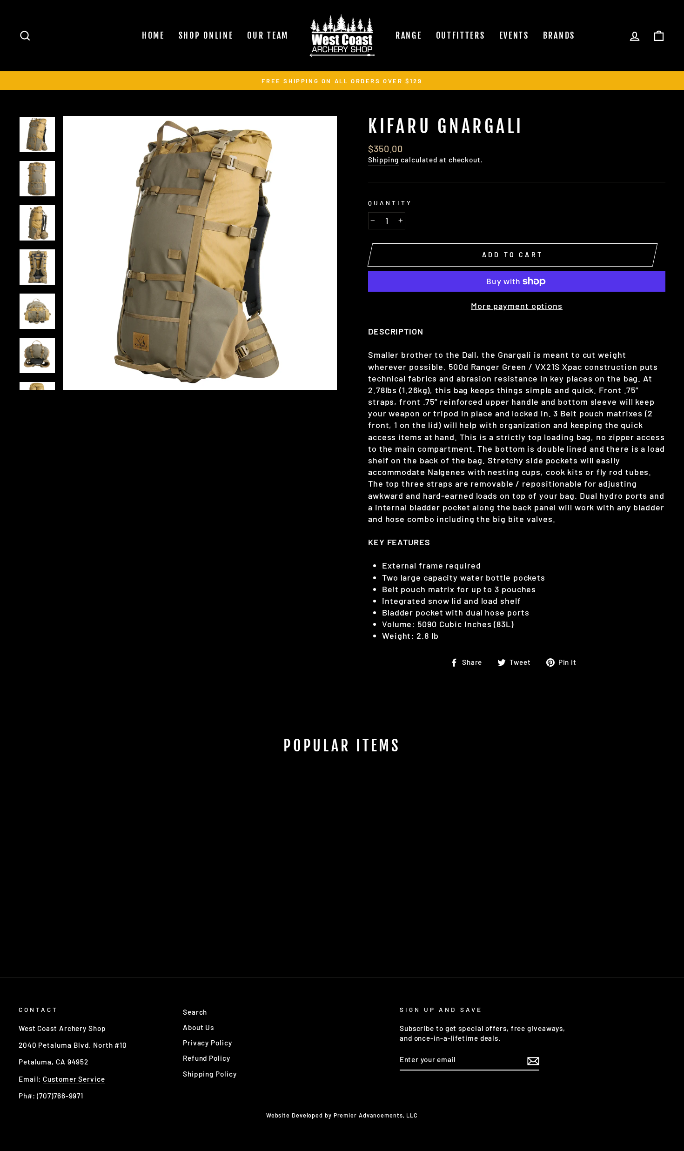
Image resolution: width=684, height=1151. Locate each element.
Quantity (390, 203)
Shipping (383, 159)
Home (153, 35)
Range (409, 35)
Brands (559, 35)
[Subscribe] (533, 1060)
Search (195, 1012)
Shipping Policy (210, 1074)
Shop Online (206, 35)
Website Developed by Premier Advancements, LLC (342, 1115)
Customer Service (74, 1079)
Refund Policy (206, 1058)
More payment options (517, 306)
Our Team (267, 35)
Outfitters (460, 35)
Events (514, 35)
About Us (198, 1027)
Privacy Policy (207, 1042)
